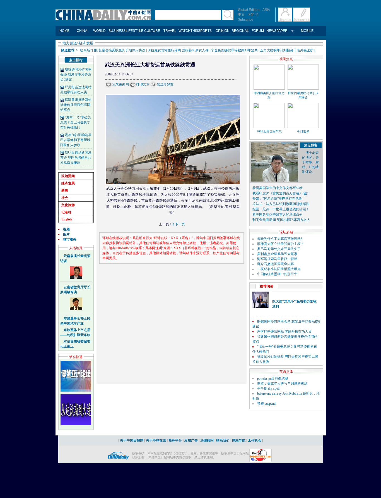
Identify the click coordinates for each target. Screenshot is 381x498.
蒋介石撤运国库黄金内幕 (275, 264)
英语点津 (286, 372)
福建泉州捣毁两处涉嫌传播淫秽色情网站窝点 (75, 105)
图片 (66, 234)
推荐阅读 (266, 286)
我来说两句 (120, 84)
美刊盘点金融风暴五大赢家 (277, 254)
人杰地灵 (76, 248)
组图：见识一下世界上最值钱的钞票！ (280, 209)
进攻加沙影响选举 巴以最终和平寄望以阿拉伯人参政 (75, 140)
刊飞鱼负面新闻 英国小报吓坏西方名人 (281, 220)
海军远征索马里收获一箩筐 (277, 259)
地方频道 (69, 43)
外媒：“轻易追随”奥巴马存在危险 (277, 199)
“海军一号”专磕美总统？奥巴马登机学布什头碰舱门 (75, 122)
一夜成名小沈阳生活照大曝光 (279, 269)
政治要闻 (68, 176)
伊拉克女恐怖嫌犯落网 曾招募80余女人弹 (178, 50)
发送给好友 (165, 84)
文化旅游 (68, 205)
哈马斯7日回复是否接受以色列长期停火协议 (112, 50)
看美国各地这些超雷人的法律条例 (277, 214)
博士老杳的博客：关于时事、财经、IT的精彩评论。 (310, 162)
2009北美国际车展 (269, 131)
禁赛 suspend (266, 404)
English (66, 219)
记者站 (66, 212)
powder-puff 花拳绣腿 (272, 378)
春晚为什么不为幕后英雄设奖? (279, 239)
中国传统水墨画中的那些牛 (277, 274)
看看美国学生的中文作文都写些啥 (277, 188)
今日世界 (303, 131)
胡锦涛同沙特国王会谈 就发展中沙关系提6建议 (75, 75)
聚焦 (64, 190)
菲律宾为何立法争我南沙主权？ (280, 244)
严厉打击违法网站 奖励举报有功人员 (284, 331)
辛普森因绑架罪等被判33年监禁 (234, 50)
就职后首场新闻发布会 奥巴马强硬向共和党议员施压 (75, 158)
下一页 (180, 224)
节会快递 (76, 357)
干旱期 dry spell (268, 388)
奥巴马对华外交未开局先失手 (279, 249)
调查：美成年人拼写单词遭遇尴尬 (282, 383)
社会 (64, 198)
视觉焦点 (286, 59)
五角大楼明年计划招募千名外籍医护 (287, 50)
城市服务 (69, 239)
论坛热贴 (286, 232)
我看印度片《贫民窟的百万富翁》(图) (280, 193)
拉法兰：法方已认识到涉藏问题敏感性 (280, 204)
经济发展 (86, 43)
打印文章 (142, 84)
